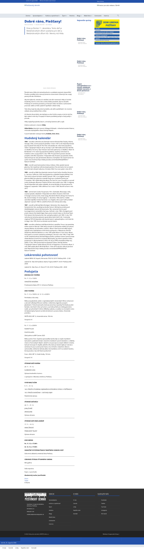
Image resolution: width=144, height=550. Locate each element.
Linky (74, 507)
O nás (74, 500)
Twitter (103, 503)
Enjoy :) (117, 534)
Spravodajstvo (37, 16)
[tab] (10, 539)
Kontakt (75, 514)
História (71, 16)
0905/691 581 (30, 511)
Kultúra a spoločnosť (52, 16)
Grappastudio (111, 534)
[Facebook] (106, 1)
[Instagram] (115, 1)
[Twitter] (109, 1)
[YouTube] (112, 1)
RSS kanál (104, 514)
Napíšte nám (76, 510)
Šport (64, 16)
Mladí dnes (87, 16)
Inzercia (106, 16)
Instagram (104, 510)
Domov (28, 16)
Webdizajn (105, 534)
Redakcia (50, 24)
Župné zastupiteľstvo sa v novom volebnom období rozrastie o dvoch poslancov (84, 87)
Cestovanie (97, 16)
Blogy (79, 16)
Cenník (75, 503)
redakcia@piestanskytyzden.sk (35, 514)
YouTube (103, 507)
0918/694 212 (30, 508)
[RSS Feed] (118, 1)
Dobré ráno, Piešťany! (81, 39)
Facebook (103, 500)
